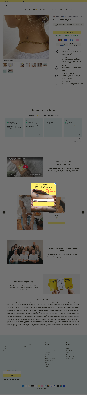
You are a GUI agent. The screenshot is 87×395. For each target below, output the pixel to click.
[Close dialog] (55, 184)
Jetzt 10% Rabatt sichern (43, 204)
